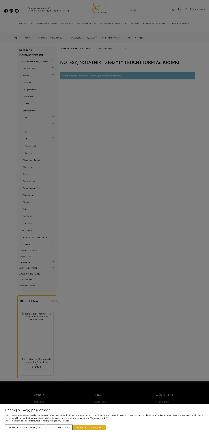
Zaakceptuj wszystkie (89, 427)
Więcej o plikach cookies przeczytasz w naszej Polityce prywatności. (37, 420)
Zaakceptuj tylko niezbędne (25, 427)
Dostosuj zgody (59, 427)
